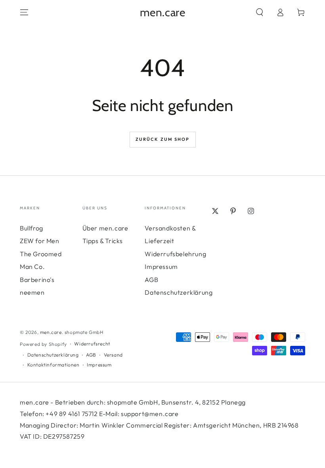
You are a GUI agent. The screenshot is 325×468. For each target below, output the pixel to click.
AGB (151, 280)
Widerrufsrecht (92, 344)
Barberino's (37, 280)
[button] (259, 12)
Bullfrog (31, 228)
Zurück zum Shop (163, 139)
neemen (32, 292)
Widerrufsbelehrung (175, 254)
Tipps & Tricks (102, 241)
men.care (51, 332)
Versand (113, 355)
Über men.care (105, 228)
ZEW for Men (39, 241)
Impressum (161, 266)
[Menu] (24, 12)
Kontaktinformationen (53, 365)
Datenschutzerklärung (178, 292)
